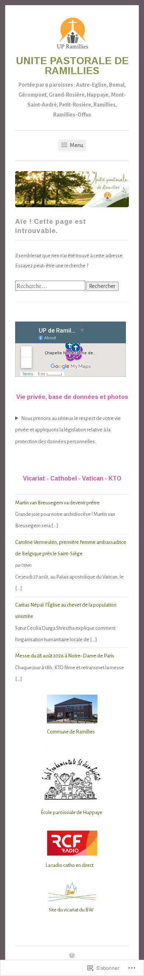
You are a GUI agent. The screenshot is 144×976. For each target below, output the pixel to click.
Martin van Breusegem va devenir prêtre (57, 503)
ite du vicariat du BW (72, 910)
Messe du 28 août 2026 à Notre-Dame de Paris (64, 656)
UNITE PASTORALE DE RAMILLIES (72, 65)
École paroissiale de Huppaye (71, 812)
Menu (76, 145)
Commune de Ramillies (71, 731)
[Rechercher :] (50, 286)
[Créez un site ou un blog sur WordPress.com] (72, 956)
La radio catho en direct (69, 865)
